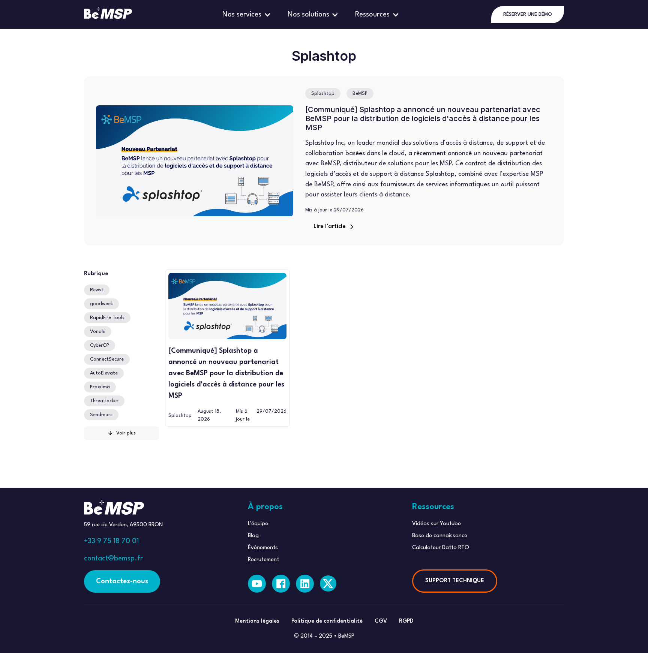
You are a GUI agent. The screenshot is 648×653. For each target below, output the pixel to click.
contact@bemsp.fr (113, 558)
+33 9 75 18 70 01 (111, 541)
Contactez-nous (122, 581)
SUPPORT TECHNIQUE (454, 581)
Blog (253, 536)
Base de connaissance (439, 536)
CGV (381, 621)
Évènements (263, 548)
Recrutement (263, 560)
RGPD (406, 621)
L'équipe (258, 524)
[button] (247, 14)
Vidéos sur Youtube (436, 524)
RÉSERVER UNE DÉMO (527, 14)
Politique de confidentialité (327, 621)
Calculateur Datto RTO (440, 548)
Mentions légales (257, 621)
